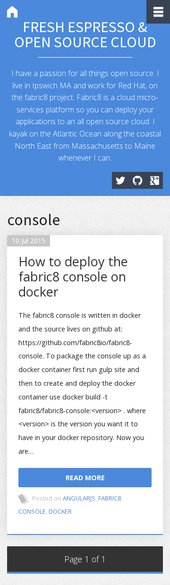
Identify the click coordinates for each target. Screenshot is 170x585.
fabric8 (109, 498)
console (32, 511)
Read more (85, 477)
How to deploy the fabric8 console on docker (73, 277)
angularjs (79, 498)
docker (60, 511)
